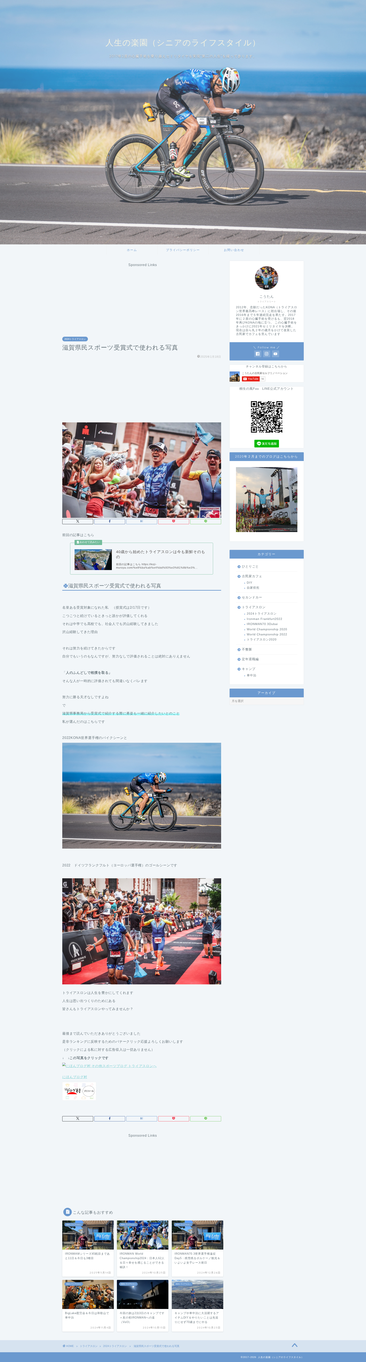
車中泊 (251, 675)
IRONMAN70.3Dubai (262, 624)
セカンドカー (252, 597)
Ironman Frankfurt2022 (264, 619)
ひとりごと (250, 566)
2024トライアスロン (75, 339)
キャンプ (248, 669)
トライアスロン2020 (262, 639)
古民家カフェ (252, 576)
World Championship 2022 (267, 634)
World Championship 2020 (267, 629)
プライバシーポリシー (183, 250)
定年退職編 (250, 659)
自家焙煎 (253, 587)
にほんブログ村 (74, 1077)
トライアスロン (254, 607)
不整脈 (247, 649)
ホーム (132, 250)
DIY (249, 582)
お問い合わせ (234, 250)
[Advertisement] (143, 296)
